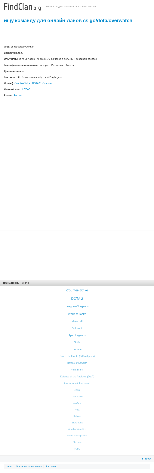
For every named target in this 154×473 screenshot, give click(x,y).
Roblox (77, 416)
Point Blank (77, 369)
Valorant (77, 328)
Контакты (51, 466)
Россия (18, 95)
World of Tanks (77, 313)
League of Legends (77, 306)
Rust (77, 409)
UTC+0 (26, 89)
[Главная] (22, 7)
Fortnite (77, 349)
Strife (77, 342)
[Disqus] (77, 156)
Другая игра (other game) (77, 383)
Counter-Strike (22, 83)
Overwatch (48, 83)
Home (9, 466)
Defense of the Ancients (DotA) (77, 376)
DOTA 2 (36, 83)
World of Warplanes (77, 435)
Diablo (77, 390)
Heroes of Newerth (77, 362)
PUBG (77, 448)
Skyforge (77, 442)
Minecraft (77, 321)
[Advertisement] (77, 34)
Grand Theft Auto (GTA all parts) (77, 356)
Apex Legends (77, 335)
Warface (77, 403)
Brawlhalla (77, 422)
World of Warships (77, 429)
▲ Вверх (146, 458)
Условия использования (29, 466)
